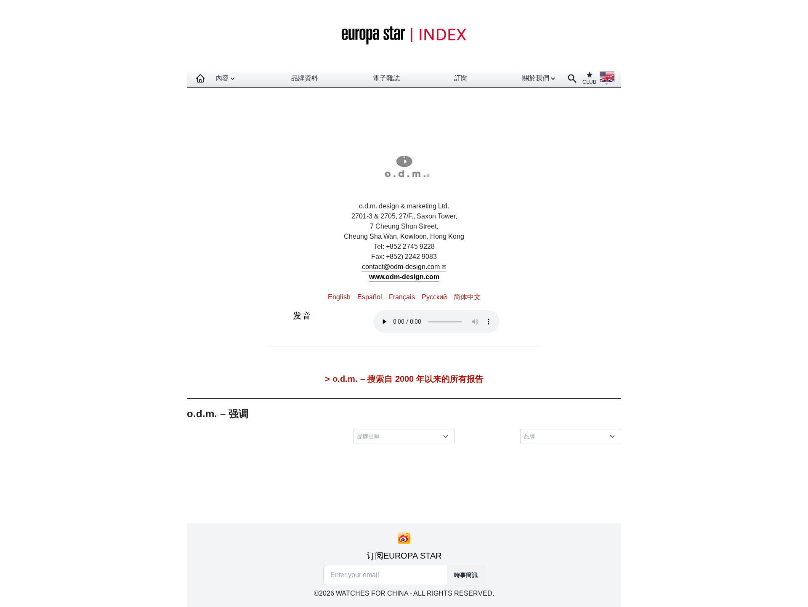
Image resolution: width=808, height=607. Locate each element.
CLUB (589, 82)
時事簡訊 (466, 575)
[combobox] (405, 436)
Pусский (434, 297)
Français (402, 297)
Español (369, 297)
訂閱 (461, 78)
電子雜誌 (386, 78)
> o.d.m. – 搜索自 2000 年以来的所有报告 (404, 378)
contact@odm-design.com (401, 266)
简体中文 (467, 297)
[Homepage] (200, 78)
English (339, 297)
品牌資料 (304, 78)
